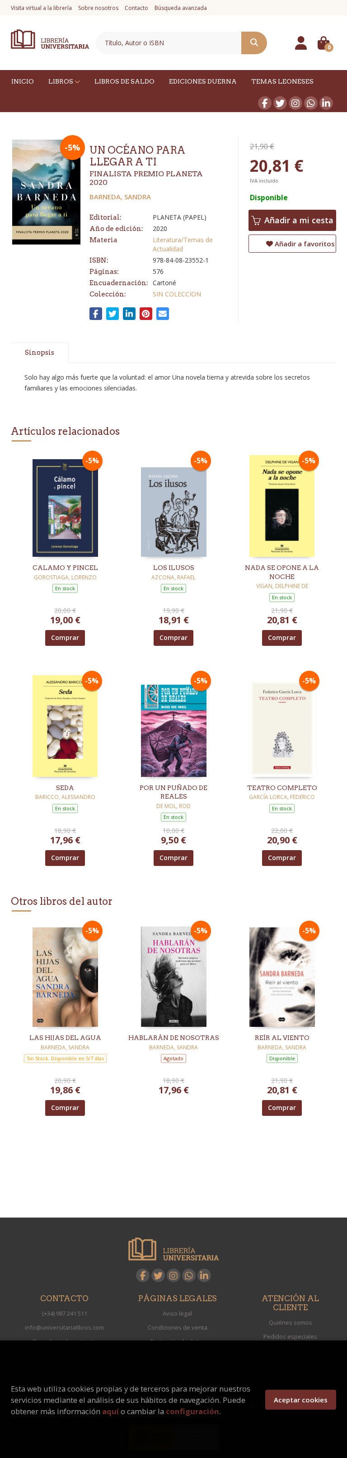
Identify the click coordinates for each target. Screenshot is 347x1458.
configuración (192, 1411)
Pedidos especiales (290, 1336)
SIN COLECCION (177, 294)
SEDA (65, 787)
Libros (61, 81)
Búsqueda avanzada (181, 8)
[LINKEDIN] (326, 103)
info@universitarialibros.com (64, 1327)
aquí (110, 1411)
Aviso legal (177, 1313)
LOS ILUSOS (173, 567)
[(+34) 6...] (311, 103)
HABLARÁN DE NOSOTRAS (173, 1037)
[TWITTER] (280, 103)
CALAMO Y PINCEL (65, 567)
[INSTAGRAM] (295, 103)
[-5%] (65, 505)
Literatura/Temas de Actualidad (183, 244)
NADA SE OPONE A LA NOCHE (282, 572)
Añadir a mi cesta (297, 220)
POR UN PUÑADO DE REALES (173, 792)
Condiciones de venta (177, 1327)
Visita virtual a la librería (41, 8)
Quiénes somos (290, 1322)
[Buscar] (254, 43)
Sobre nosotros (98, 8)
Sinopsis (39, 352)
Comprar (65, 637)
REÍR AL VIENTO (282, 1037)
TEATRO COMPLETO (282, 787)
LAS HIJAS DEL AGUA (65, 1037)
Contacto (136, 8)
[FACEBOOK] (265, 103)
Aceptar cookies (301, 1399)
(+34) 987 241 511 (64, 1313)
